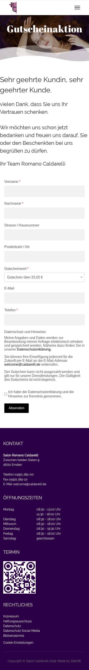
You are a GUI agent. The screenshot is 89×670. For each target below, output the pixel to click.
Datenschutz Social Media (21, 630)
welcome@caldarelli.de (22, 364)
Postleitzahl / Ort (16, 247)
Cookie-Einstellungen (18, 642)
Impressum (11, 616)
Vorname (12, 181)
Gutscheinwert (16, 268)
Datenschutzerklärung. (34, 349)
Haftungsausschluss (17, 621)
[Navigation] (77, 7)
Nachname (13, 203)
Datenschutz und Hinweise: (25, 332)
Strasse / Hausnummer (21, 225)
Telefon (11, 310)
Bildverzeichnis (13, 635)
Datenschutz (12, 626)
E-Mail (9, 288)
